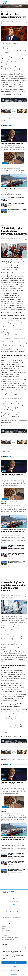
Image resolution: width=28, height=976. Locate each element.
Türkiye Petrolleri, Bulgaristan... (16, 203)
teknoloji (22, 449)
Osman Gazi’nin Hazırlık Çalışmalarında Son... (13, 188)
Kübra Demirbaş (7, 145)
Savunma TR (10, 21)
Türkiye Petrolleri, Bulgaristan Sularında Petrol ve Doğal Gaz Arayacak (16, 555)
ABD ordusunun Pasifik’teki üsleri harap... (12, 166)
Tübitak (4, 451)
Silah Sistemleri (5, 935)
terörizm (4, 120)
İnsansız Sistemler (5, 933)
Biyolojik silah (20, 759)
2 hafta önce (15, 168)
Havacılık (9, 449)
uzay (8, 451)
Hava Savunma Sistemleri (7, 939)
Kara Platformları (5, 928)
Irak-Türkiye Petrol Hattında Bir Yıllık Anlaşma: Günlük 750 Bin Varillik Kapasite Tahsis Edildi (16, 547)
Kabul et (14, 962)
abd (8, 759)
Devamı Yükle (14, 217)
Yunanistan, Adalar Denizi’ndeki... (17, 209)
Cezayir (9, 118)
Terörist (22, 118)
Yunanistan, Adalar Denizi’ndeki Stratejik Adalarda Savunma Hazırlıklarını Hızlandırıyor (16, 563)
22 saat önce (15, 145)
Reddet (14, 966)
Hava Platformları (5, 926)
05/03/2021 (18, 21)
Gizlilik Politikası (14, 974)
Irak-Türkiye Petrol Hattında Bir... (16, 197)
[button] (26, 947)
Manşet (4, 140)
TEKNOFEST (15, 449)
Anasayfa (3, 11)
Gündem (8, 11)
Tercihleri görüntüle (14, 970)
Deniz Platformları (5, 930)
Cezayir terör (15, 118)
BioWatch (13, 759)
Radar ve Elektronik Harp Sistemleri (9, 937)
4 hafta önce (11, 199)
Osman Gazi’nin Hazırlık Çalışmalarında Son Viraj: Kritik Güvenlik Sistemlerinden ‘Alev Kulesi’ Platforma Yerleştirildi (13, 531)
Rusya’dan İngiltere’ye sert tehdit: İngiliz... (12, 143)
